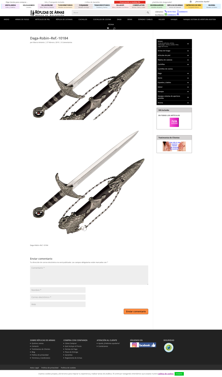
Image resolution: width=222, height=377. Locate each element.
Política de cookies (68, 368)
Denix (129, 19)
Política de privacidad (40, 355)
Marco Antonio (39, 42)
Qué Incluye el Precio (73, 346)
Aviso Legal (34, 368)
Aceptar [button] (179, 374)
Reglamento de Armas (73, 358)
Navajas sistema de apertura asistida (199, 19)
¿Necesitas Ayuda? (202, 1)
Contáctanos (103, 346)
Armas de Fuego (22, 19)
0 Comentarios (66, 42)
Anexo (6, 19)
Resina (111, 24)
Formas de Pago (71, 349)
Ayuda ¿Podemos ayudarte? (109, 343)
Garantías (68, 355)
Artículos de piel (42, 19)
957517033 (172, 12)
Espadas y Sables (145, 19)
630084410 (183, 12)
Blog (33, 352)
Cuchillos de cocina (102, 19)
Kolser (162, 19)
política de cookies (166, 373)
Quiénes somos (38, 343)
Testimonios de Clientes (41, 349)
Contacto (35, 346)
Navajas (174, 19)
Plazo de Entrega (71, 352)
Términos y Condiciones (41, 358)
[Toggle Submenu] (188, 44)
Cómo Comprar (71, 343)
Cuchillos (83, 19)
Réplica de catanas (64, 19)
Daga (119, 19)
